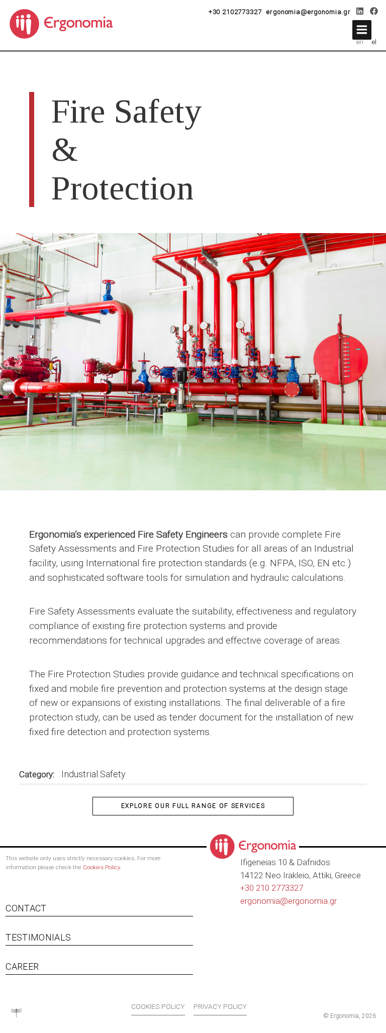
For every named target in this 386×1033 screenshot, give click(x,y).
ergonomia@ (264, 901)
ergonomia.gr (312, 901)
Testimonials (38, 937)
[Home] (65, 23)
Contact (26, 908)
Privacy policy (220, 1006)
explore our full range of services (193, 805)
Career (22, 966)
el (374, 42)
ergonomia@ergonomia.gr (308, 12)
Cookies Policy (101, 867)
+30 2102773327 (235, 12)
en (359, 42)
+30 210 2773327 (271, 888)
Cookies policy (158, 1006)
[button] (361, 30)
